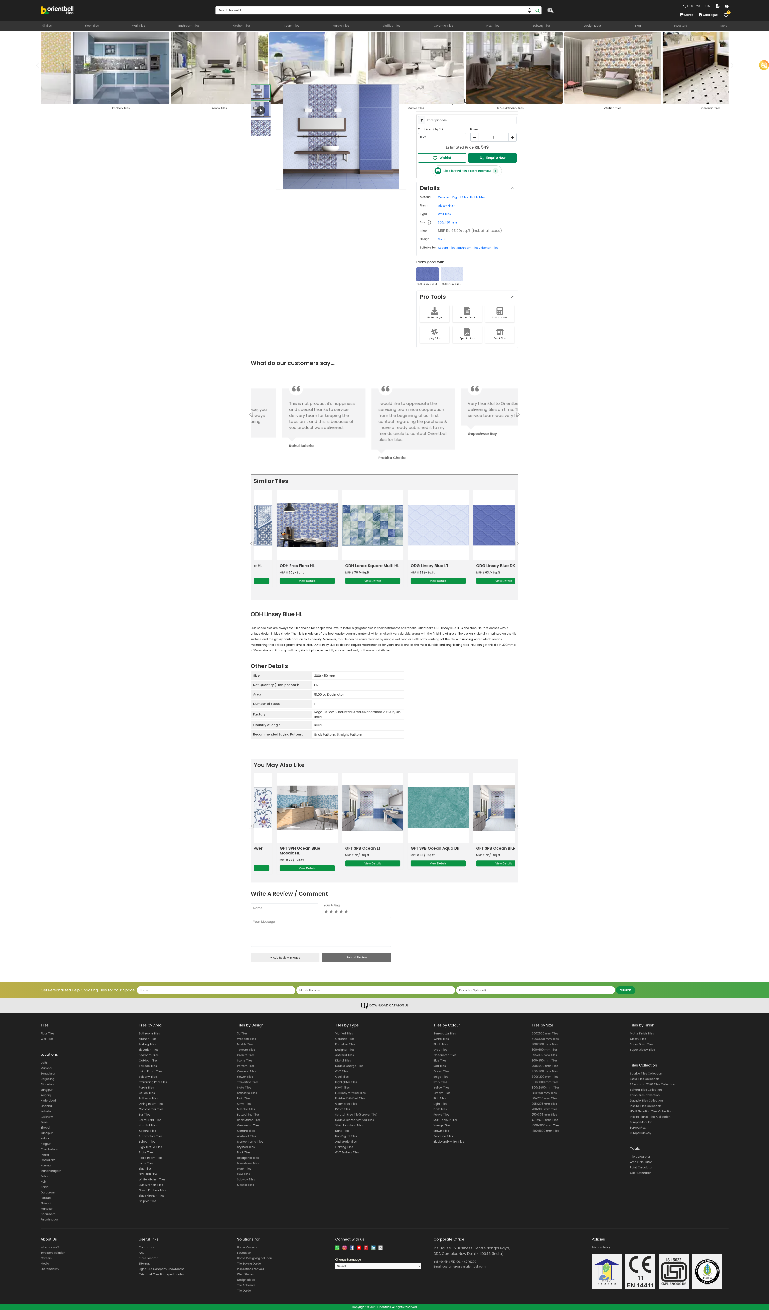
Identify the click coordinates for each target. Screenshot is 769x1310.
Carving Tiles (344, 1147)
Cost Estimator (640, 1173)
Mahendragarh (51, 1171)
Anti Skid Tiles (344, 1055)
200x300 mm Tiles (544, 1109)
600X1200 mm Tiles (545, 1039)
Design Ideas (593, 26)
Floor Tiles (92, 26)
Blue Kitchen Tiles (151, 1185)
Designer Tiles (344, 1050)
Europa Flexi (638, 1128)
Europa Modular (641, 1122)
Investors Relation (53, 1253)
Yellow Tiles (441, 1088)
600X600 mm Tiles (545, 1033)
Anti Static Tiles (346, 1142)
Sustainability (50, 1269)
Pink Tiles (440, 1098)
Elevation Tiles (148, 1050)
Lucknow (47, 1117)
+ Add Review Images (285, 958)
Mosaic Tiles (245, 1185)
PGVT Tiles (342, 1088)
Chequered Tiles (445, 1055)
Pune (44, 1122)
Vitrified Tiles (391, 26)
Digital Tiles (343, 1060)
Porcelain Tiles (345, 1044)
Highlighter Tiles (346, 1082)
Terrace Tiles (148, 1066)
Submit (625, 990)
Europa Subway (640, 1133)
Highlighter (477, 197)
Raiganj (46, 1095)
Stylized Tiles (246, 1147)
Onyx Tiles (244, 1104)
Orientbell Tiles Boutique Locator (161, 1274)
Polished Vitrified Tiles (350, 1098)
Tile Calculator (640, 1157)
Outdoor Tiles (148, 1060)
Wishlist (445, 157)
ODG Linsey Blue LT (409, 565)
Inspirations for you (250, 1269)
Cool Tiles (342, 1077)
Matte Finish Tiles (642, 1033)
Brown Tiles (441, 1131)
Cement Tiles (246, 1071)
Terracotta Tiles (445, 1033)
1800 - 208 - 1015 (698, 6)
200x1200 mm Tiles (545, 1066)
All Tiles (47, 26)
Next (731, 65)
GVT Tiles (341, 1071)
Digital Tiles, (460, 197)
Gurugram (48, 1192)
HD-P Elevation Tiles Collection (651, 1111)
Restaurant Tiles (150, 1120)
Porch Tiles (146, 1088)
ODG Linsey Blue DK (474, 565)
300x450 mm (447, 222)
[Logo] (57, 10)
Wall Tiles (138, 26)
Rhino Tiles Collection (645, 1095)
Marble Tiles (341, 26)
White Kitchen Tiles (152, 1179)
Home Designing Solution (254, 1258)
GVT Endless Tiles (347, 1152)
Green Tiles (441, 1071)
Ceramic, (445, 197)
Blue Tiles (440, 1060)
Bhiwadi (46, 1203)
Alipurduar (48, 1084)
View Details (286, 581)
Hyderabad (48, 1101)
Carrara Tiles (246, 1131)
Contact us (147, 1247)
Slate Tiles (244, 1088)
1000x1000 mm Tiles (545, 1125)
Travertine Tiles (248, 1082)
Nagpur (46, 1144)
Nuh (43, 1182)
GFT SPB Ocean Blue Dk (478, 848)
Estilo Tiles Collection (644, 1079)
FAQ (141, 1253)
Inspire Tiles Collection (645, 1106)
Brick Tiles (244, 1152)
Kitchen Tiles (242, 26)
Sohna (45, 1176)
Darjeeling (47, 1079)
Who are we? (50, 1247)
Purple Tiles (441, 1115)
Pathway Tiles (148, 1098)
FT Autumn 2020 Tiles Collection (652, 1084)
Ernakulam (48, 1160)
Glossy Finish (446, 206)
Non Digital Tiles (346, 1136)
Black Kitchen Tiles (151, 1196)
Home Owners (247, 1247)
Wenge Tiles (442, 1125)
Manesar (47, 1209)
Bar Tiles (144, 1115)
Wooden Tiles (246, 1039)
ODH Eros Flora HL (276, 565)
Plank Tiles (244, 1169)
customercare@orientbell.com (464, 1267)
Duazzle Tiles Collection (646, 1101)
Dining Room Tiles (151, 1104)
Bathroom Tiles (188, 26)
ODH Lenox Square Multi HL (351, 565)
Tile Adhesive (246, 1285)
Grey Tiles (440, 1050)
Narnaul (46, 1165)
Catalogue (710, 15)
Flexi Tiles (492, 26)
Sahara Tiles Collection (646, 1090)
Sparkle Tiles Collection (646, 1074)
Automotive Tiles (150, 1136)
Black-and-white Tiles (449, 1142)
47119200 (470, 1262)
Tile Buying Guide (249, 1264)
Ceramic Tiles (443, 26)
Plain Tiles (244, 1098)
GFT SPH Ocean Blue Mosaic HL (279, 850)
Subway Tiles (542, 26)
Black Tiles (441, 1044)
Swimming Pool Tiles (153, 1082)
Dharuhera (48, 1214)
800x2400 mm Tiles (546, 1088)
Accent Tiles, (447, 248)
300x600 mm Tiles (545, 1050)
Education (244, 1253)
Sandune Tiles (443, 1136)
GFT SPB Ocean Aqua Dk (414, 848)
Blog (638, 26)
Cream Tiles (442, 1093)
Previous (39, 65)
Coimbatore (49, 1149)
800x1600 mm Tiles (545, 1082)
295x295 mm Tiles (544, 1104)
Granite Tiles (246, 1055)
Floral (441, 239)
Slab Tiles (145, 1169)
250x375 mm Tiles (544, 1115)
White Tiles (441, 1039)
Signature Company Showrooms (161, 1269)
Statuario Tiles (247, 1093)
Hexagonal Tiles (248, 1158)
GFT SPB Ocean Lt (342, 848)
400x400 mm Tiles (545, 1120)
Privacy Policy (601, 1247)
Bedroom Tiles (149, 1055)
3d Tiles (242, 1033)
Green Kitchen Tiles (152, 1190)
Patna (45, 1155)
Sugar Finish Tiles (641, 1044)
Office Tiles (147, 1093)
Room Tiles (291, 26)
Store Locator (148, 1258)
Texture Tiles (246, 1050)
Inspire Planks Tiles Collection (650, 1117)
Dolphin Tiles (147, 1201)
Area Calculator (641, 1162)
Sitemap (145, 1264)
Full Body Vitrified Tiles (350, 1093)
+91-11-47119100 (449, 1262)
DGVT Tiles (342, 1109)
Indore (45, 1138)
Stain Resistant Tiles (349, 1125)
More (724, 26)
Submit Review (356, 957)
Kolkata (46, 1111)
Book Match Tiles (249, 1120)
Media (45, 1264)
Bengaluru (48, 1074)
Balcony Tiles (148, 1077)
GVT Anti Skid (148, 1174)
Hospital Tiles (148, 1125)
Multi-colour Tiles (446, 1120)
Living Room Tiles (150, 1071)
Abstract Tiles (246, 1136)
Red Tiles (440, 1066)
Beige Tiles (441, 1077)
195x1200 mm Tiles (544, 1098)
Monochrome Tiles (250, 1142)
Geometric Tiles (248, 1125)
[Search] (537, 10)
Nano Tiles (342, 1131)
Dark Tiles (440, 1109)
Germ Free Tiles (346, 1104)
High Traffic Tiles (150, 1147)
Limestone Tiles (248, 1163)
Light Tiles (440, 1104)
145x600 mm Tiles (544, 1093)
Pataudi (46, 1198)
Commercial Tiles (151, 1109)
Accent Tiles (147, 1131)
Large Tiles (146, 1163)
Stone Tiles (244, 1060)
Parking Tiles (147, 1044)
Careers (46, 1258)
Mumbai (46, 1068)
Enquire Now (495, 157)
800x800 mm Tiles (545, 1071)
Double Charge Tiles (349, 1066)
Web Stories (245, 1274)
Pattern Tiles (246, 1066)
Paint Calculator (641, 1167)
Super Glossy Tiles (642, 1050)
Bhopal (45, 1128)
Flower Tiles (245, 1077)
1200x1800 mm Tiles (545, 1131)
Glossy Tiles (638, 1039)
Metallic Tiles (246, 1109)
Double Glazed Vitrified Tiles (354, 1120)
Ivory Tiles (440, 1082)
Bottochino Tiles (248, 1115)
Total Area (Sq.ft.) (430, 129)
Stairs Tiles (146, 1152)
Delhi (44, 1063)
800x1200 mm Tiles (545, 1077)
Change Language (348, 1260)
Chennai (46, 1106)
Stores (688, 15)
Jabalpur (47, 1133)
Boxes (474, 129)
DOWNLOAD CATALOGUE (388, 1005)
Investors (680, 26)
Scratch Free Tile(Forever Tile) (356, 1115)
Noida (44, 1187)
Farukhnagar (49, 1219)
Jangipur (47, 1090)
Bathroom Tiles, (468, 248)
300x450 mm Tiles (545, 1060)
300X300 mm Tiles (545, 1044)
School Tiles (147, 1142)
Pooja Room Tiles (150, 1158)
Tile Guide (244, 1291)
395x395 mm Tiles (544, 1055)
